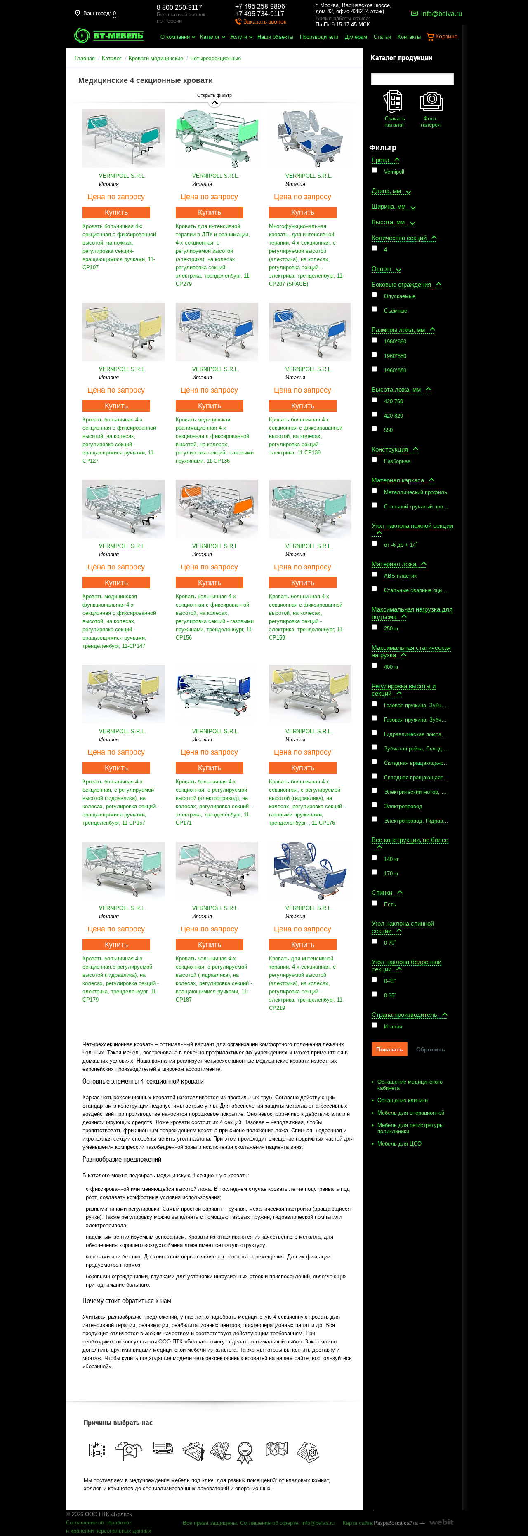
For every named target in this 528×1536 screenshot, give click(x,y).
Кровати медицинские (156, 58)
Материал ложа (394, 563)
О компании (175, 37)
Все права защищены (210, 1523)
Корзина (447, 36)
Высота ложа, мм (396, 389)
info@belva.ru (318, 1523)
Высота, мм (388, 222)
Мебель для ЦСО (399, 1144)
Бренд (380, 159)
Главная (85, 58)
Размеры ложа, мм (398, 329)
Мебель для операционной (410, 1113)
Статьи (382, 37)
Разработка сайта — (399, 1523)
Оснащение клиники (402, 1100)
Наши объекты (275, 37)
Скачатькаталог (395, 121)
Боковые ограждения (401, 284)
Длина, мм (386, 190)
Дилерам (356, 37)
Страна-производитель (404, 1014)
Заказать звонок (264, 21)
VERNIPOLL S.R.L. (122, 176)
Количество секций (399, 237)
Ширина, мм (388, 206)
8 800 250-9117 (179, 7)
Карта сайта (358, 1523)
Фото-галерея (431, 121)
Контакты (409, 37)
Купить (116, 212)
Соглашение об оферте (269, 1523)
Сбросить (430, 1049)
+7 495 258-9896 (260, 6)
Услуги (238, 37)
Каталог (210, 37)
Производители (319, 37)
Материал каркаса (398, 480)
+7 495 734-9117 (259, 13)
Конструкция (390, 449)
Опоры (381, 268)
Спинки (382, 892)
